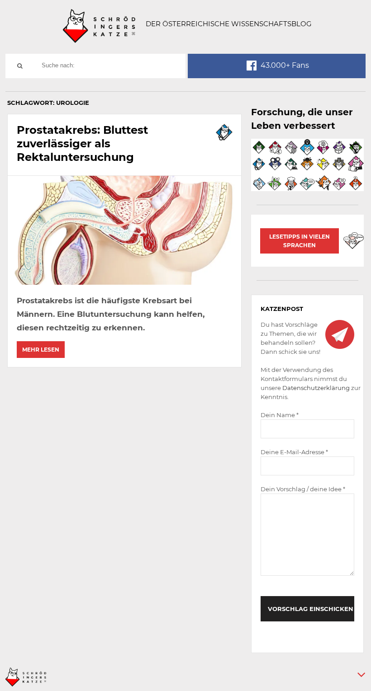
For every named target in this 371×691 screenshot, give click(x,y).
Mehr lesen (40, 349)
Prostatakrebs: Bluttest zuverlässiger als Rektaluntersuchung (82, 143)
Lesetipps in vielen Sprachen (299, 241)
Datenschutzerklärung (316, 387)
